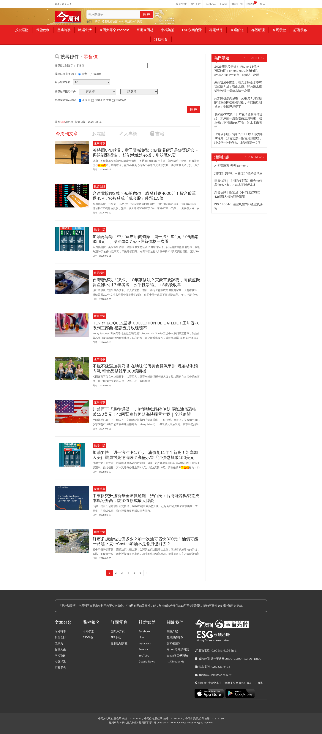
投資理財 (60, 637)
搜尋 (146, 14)
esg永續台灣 (103, 100)
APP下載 (116, 637)
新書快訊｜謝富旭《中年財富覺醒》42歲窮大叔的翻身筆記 (238, 195)
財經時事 (60, 631)
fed (121, 21)
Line (141, 637)
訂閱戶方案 (118, 631)
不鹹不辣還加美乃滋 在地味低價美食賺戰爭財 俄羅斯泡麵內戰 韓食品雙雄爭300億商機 (145, 369)
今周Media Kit (175, 661)
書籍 (159, 134)
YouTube (144, 655)
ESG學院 (88, 637)
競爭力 (59, 643)
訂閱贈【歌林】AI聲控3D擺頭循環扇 (238, 173)
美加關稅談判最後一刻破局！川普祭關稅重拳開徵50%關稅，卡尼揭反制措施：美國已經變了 (238, 102)
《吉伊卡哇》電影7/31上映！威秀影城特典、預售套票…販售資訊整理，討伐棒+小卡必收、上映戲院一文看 (238, 138)
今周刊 (86, 100)
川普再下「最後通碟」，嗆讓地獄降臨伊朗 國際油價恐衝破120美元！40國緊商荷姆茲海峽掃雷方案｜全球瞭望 (144, 412)
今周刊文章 (67, 134)
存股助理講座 (119, 643)
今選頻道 (60, 661)
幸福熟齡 (121, 100)
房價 (97, 21)
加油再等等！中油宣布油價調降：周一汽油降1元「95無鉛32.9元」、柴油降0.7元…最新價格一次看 (145, 239)
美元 (139, 21)
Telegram (144, 649)
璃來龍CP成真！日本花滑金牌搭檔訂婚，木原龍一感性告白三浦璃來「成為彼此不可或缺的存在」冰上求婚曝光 (238, 120)
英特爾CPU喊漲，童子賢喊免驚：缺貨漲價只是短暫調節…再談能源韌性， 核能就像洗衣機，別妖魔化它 (145, 153)
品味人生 (60, 649)
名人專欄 (128, 134)
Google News (147, 661)
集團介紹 (172, 631)
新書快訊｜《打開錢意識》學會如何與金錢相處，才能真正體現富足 (238, 183)
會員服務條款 (175, 637)
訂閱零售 (60, 667)
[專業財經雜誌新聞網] (68, 17)
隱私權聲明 (174, 643)
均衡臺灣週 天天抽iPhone (231, 166)
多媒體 (98, 134)
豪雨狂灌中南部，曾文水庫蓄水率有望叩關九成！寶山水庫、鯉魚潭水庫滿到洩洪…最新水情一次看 (238, 87)
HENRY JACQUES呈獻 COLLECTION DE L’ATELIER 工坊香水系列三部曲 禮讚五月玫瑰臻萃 (146, 326)
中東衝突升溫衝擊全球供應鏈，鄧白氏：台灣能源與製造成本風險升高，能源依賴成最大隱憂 (146, 498)
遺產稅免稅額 (110, 21)
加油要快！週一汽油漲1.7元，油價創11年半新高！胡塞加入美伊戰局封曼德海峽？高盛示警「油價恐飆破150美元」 (145, 455)
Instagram (145, 643)
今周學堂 (88, 631)
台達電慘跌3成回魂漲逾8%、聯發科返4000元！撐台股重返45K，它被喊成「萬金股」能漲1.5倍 (144, 196)
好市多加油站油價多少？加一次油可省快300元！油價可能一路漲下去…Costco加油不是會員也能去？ (145, 541)
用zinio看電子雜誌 (178, 649)
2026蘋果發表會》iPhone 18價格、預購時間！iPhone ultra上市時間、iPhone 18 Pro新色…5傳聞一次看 (238, 71)
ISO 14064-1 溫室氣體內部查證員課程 (238, 206)
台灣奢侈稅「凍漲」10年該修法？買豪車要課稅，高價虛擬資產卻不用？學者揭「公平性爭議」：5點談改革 (146, 282)
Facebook (144, 631)
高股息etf (130, 21)
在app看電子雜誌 (177, 655)
